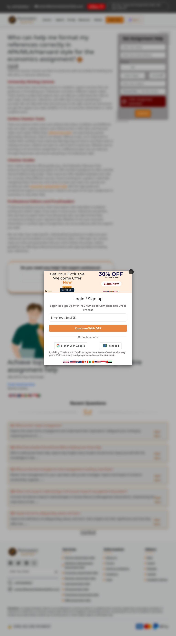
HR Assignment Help (77, 589)
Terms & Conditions (117, 568)
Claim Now (111, 284)
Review (98, 19)
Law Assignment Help (77, 583)
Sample (151, 574)
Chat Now (28, 384)
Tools (109, 579)
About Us (111, 557)
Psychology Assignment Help (82, 594)
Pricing (71, 19)
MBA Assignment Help (78, 600)
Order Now (115, 19)
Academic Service (157, 579)
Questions (112, 574)
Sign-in (136, 19)
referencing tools (60, 133)
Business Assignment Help (80, 578)
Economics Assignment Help (81, 572)
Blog (150, 557)
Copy (11, 66)
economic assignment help (48, 186)
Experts (60, 19)
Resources (84, 19)
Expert (151, 563)
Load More (88, 532)
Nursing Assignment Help (80, 557)
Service (47, 19)
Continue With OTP (88, 328)
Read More (157, 434)
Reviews (152, 568)
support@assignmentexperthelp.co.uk (60, 6)
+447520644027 (20, 6)
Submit (143, 113)
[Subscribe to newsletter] (55, 571)
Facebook (113, 345)
